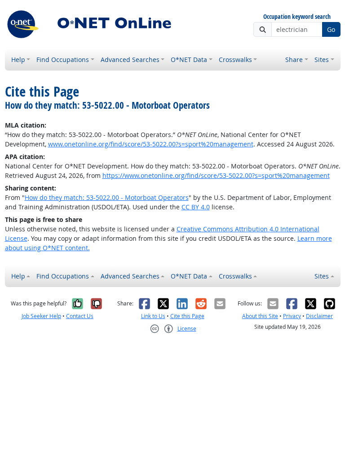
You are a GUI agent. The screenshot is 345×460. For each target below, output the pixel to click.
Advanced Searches (130, 59)
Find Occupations (62, 59)
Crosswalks (235, 59)
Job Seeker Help (41, 316)
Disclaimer (319, 316)
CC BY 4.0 (195, 207)
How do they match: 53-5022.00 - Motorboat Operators (107, 197)
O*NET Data (189, 59)
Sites (321, 59)
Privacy (292, 316)
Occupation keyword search (297, 17)
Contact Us (79, 316)
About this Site (260, 316)
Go (331, 29)
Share (294, 59)
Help (18, 59)
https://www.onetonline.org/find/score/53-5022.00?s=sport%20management (216, 175)
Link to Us (153, 316)
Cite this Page (187, 316)
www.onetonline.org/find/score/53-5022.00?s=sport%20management (150, 144)
